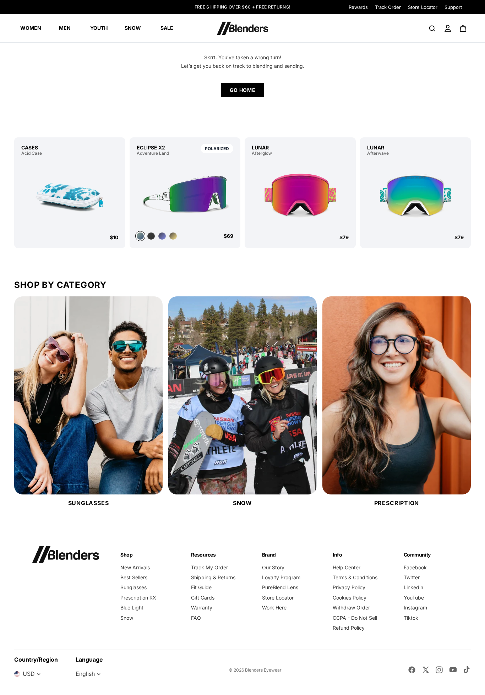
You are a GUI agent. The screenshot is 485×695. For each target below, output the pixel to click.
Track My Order (209, 567)
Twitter (412, 577)
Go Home (243, 90)
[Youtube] (453, 670)
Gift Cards (202, 598)
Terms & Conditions (355, 577)
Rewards (358, 7)
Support (453, 7)
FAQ (196, 618)
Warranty (201, 607)
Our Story (273, 567)
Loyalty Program (281, 577)
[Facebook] (412, 670)
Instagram (415, 607)
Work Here (274, 607)
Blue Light (131, 607)
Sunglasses (133, 587)
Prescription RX (138, 598)
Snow (126, 618)
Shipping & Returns (213, 577)
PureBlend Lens (280, 587)
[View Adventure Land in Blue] (162, 236)
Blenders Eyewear (263, 670)
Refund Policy (349, 628)
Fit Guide (201, 587)
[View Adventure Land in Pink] (173, 236)
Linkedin (413, 587)
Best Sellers (133, 577)
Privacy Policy (349, 587)
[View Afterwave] (415, 195)
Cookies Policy (349, 598)
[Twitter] (425, 670)
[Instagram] (439, 670)
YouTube (414, 598)
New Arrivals (135, 567)
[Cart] (463, 28)
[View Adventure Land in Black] (151, 236)
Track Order (388, 7)
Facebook (415, 567)
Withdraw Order (351, 607)
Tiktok (411, 618)
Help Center (346, 567)
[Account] (447, 28)
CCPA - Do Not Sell (355, 618)
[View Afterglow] (300, 195)
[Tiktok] (466, 670)
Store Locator (422, 7)
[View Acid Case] (69, 195)
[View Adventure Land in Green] (185, 193)
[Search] (432, 28)
